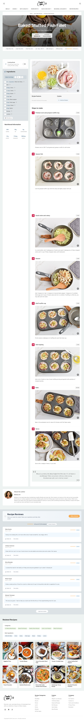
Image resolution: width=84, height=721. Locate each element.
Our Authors (71, 698)
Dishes (14, 9)
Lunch (36, 705)
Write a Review (74, 516)
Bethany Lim (37, 36)
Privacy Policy (72, 705)
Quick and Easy (46, 9)
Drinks (36, 707)
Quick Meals (54, 707)
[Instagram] (5, 709)
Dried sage (27, 635)
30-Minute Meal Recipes (10, 628)
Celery (21, 635)
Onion (16, 635)
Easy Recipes (55, 709)
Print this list (9, 118)
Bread (33, 635)
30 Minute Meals (55, 700)
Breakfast (37, 698)
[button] (80, 3)
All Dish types (38, 711)
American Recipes (63, 100)
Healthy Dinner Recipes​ (34, 628)
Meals (7, 9)
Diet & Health (24, 9)
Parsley (39, 635)
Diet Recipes (55, 705)
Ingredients (34, 9)
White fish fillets (8, 635)
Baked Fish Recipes (22, 628)
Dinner (36, 703)
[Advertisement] (42, 55)
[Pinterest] (8, 709)
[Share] (4, 3)
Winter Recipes (73, 9)
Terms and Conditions (74, 703)
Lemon (44, 635)
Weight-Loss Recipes (57, 698)
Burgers (37, 709)
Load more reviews (42, 611)
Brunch (36, 700)
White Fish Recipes (58, 628)
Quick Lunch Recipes (46, 628)
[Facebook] (12, 709)
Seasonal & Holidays (60, 9)
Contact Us (71, 700)
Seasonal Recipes (56, 703)
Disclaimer (71, 707)
